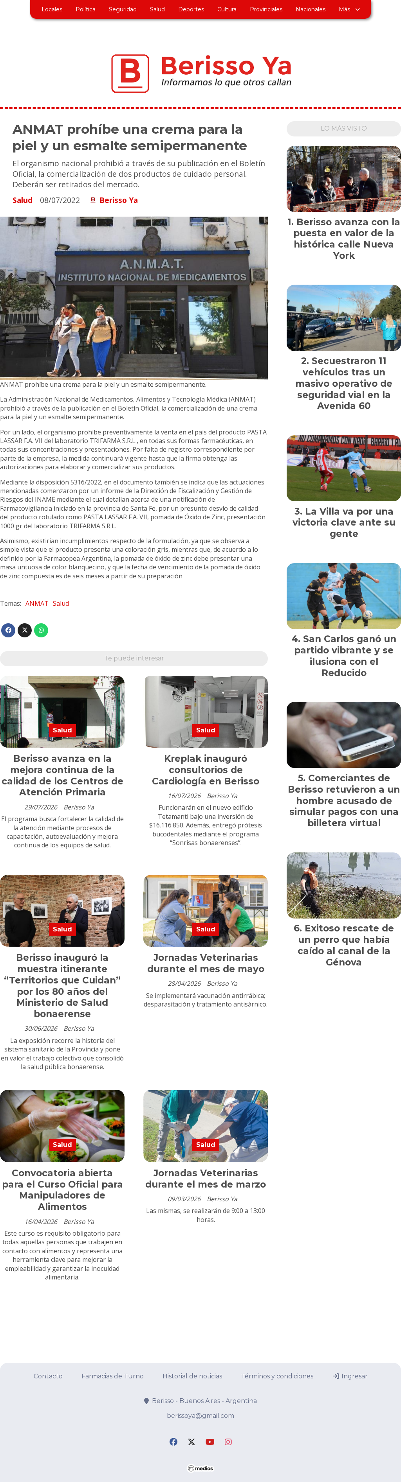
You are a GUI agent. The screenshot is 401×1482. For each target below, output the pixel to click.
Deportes (191, 9)
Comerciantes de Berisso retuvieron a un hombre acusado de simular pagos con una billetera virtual (344, 801)
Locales (52, 9)
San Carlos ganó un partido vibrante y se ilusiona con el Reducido (345, 655)
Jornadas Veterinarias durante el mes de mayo (205, 963)
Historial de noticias (192, 1376)
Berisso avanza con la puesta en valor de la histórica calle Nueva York (346, 239)
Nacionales (310, 9)
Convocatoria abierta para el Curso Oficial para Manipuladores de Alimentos (62, 1190)
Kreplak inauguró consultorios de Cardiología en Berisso (205, 770)
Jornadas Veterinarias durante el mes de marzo (205, 1179)
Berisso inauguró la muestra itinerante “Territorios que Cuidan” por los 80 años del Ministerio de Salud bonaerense (62, 985)
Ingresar (354, 1376)
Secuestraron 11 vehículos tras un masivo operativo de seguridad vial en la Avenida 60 (343, 383)
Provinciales (266, 9)
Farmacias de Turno (112, 1376)
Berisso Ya (118, 200)
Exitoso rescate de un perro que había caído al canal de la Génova (346, 945)
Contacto (48, 1376)
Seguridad (123, 9)
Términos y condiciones (277, 1376)
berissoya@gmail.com (200, 1415)
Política (86, 9)
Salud (157, 9)
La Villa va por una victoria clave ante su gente (344, 523)
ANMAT (37, 603)
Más (344, 9)
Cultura (227, 9)
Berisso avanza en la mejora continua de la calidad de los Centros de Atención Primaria (62, 775)
